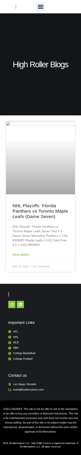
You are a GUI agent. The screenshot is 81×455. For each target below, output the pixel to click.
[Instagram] (12, 304)
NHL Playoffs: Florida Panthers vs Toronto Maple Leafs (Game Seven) (40, 211)
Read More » (22, 254)
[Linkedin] (20, 304)
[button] (40, 6)
